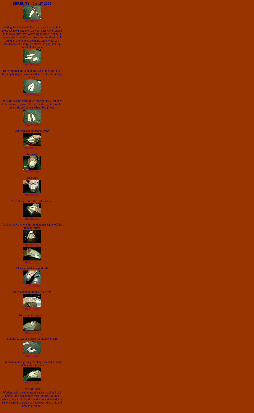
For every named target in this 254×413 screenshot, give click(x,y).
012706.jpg (32, 171)
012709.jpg (32, 245)
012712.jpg (32, 308)
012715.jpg (32, 382)
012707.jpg (32, 194)
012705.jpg (32, 148)
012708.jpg (32, 218)
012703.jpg (32, 94)
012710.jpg (32, 262)
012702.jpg (32, 64)
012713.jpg (32, 332)
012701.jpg (32, 20)
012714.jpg (32, 355)
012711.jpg (32, 285)
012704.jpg (32, 124)
